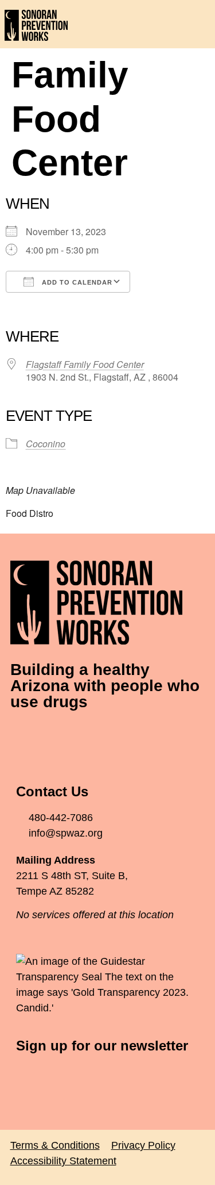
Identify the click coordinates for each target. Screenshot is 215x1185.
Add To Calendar (76, 282)
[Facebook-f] (24, 736)
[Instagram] (87, 736)
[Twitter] (56, 736)
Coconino (45, 443)
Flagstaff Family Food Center (85, 364)
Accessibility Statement (63, 1161)
